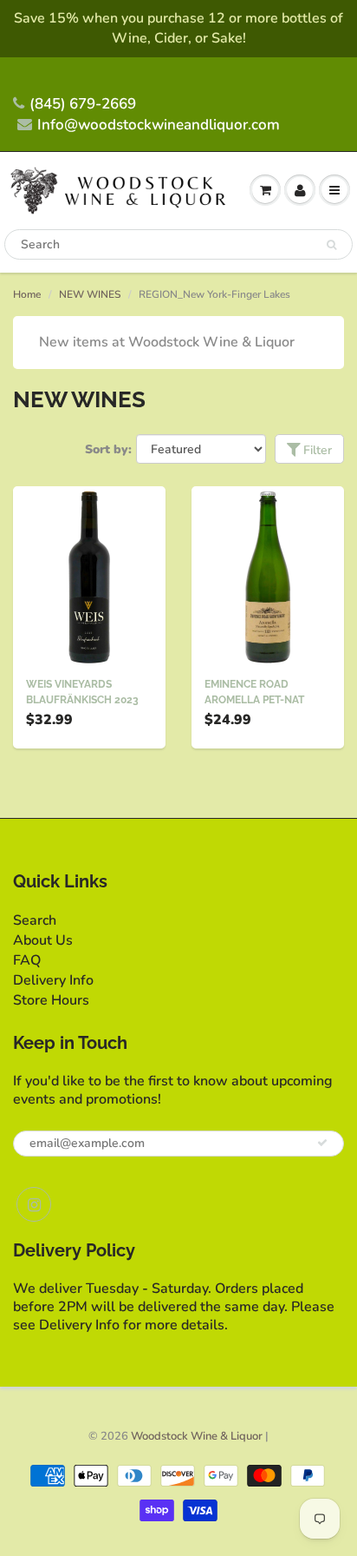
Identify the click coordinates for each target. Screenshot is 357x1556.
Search (34, 920)
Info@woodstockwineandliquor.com (158, 125)
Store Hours (51, 1000)
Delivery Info (53, 980)
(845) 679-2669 (82, 104)
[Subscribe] (322, 1143)
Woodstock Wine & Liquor (197, 1436)
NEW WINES (89, 294)
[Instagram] (33, 1204)
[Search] (331, 245)
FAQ (27, 960)
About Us (43, 940)
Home (27, 294)
